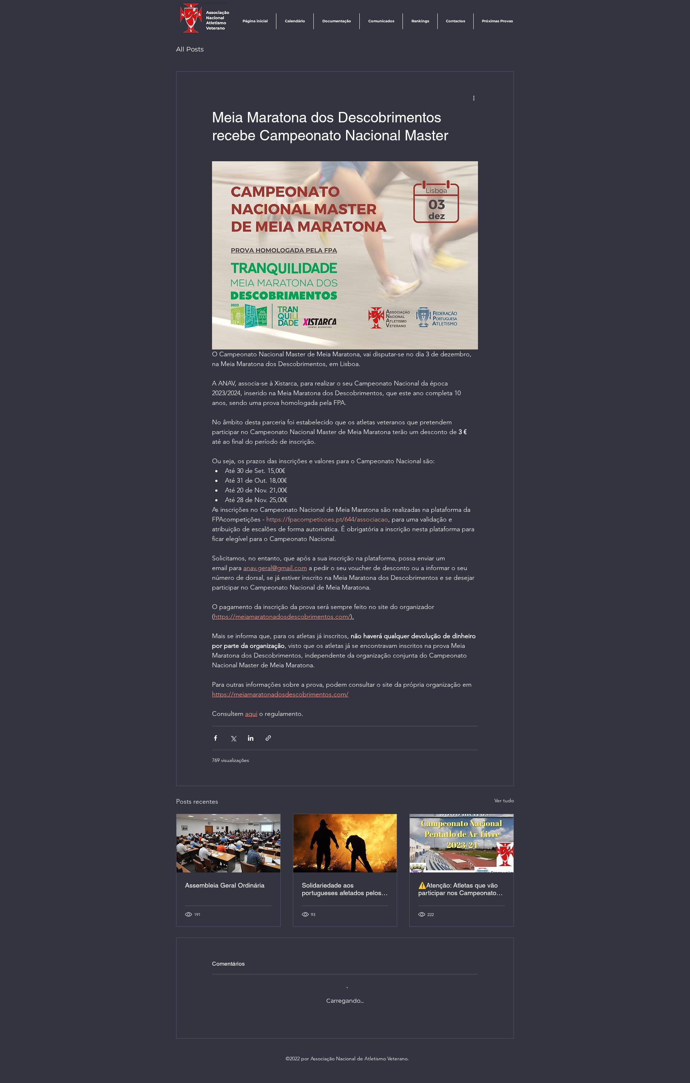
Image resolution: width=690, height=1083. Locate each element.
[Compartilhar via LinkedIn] (250, 738)
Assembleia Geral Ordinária (224, 885)
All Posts (190, 49)
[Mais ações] (473, 97)
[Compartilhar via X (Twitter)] (233, 738)
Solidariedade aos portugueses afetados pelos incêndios (341, 889)
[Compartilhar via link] (268, 738)
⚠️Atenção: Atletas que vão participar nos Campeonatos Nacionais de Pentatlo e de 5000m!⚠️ (459, 889)
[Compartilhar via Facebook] (215, 738)
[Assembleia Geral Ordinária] (228, 843)
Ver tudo (504, 800)
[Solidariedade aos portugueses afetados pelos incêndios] (345, 843)
